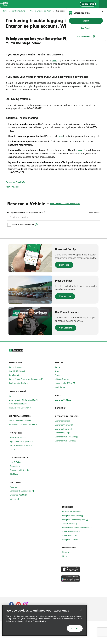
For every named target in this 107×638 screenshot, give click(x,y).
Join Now (85, 28)
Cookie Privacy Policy (35, 621)
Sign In (86, 20)
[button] (103, 4)
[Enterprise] (4, 4)
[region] (44, 620)
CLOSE (74, 628)
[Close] (81, 610)
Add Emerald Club (84, 36)
